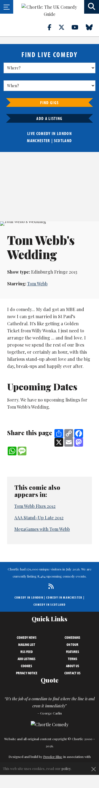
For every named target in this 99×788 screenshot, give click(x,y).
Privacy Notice (26, 672)
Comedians (72, 637)
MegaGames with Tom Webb (42, 529)
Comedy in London (29, 597)
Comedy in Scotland (49, 604)
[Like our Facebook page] (53, 27)
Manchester (38, 140)
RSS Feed (26, 651)
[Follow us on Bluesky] (92, 27)
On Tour (72, 644)
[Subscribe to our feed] (50, 586)
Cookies (26, 665)
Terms (72, 658)
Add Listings (26, 658)
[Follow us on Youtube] (78, 27)
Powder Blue (52, 756)
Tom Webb (37, 283)
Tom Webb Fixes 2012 (35, 506)
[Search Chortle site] (91, 7)
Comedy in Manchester (64, 597)
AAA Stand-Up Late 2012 (39, 517)
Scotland (63, 140)
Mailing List (26, 644)
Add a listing (49, 118)
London (64, 133)
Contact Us (72, 672)
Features (72, 651)
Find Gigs (49, 102)
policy (66, 768)
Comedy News (27, 637)
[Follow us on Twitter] (64, 27)
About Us (72, 665)
